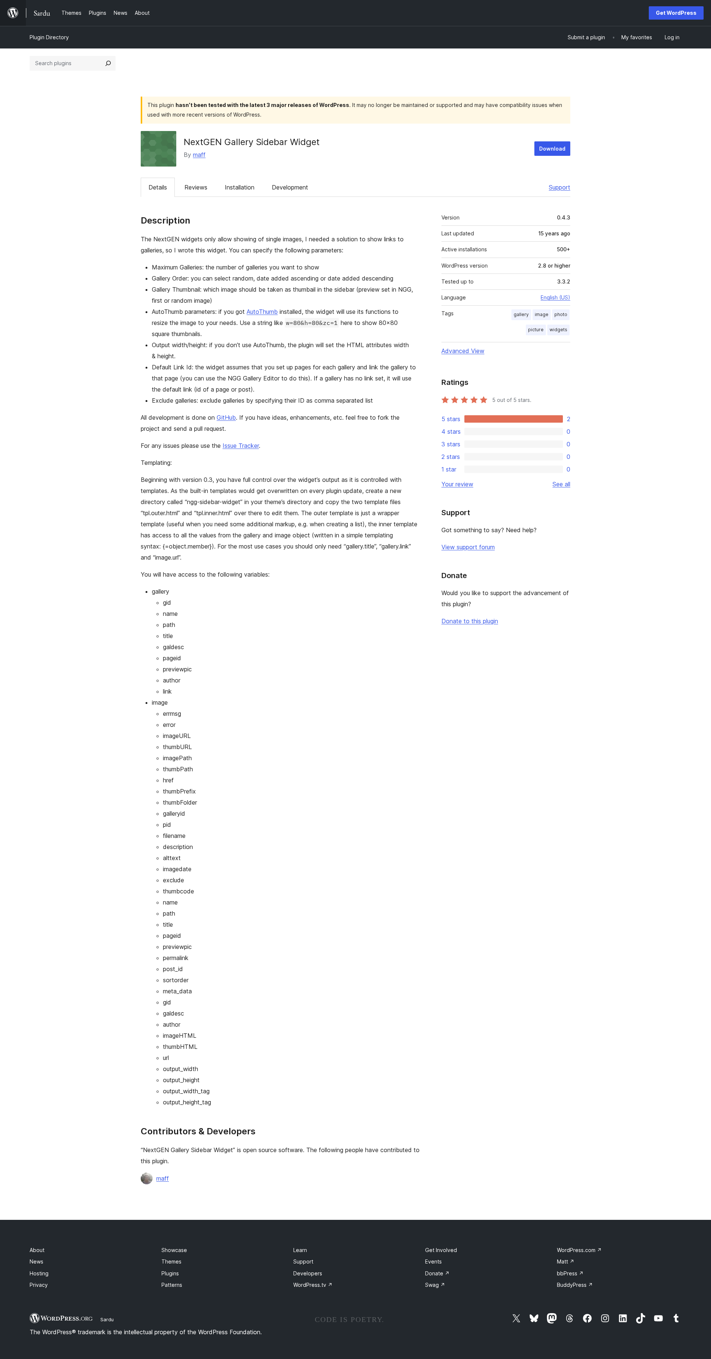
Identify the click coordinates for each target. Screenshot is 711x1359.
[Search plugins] (108, 63)
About (37, 1250)
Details (157, 187)
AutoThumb (262, 311)
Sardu (107, 1319)
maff (199, 154)
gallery (521, 314)
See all (561, 484)
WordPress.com (579, 1250)
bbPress (570, 1273)
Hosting (39, 1273)
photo (560, 314)
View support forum (468, 547)
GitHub (226, 417)
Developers (307, 1273)
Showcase (174, 1250)
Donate (437, 1273)
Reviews (195, 187)
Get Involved (441, 1250)
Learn (300, 1250)
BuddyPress (575, 1285)
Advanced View (462, 351)
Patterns (171, 1285)
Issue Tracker (241, 445)
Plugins (170, 1273)
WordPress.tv (313, 1285)
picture (536, 329)
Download (552, 148)
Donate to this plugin (469, 621)
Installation (239, 187)
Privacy (39, 1285)
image (541, 314)
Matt (565, 1261)
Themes (171, 1261)
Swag (435, 1285)
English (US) (555, 297)
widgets (558, 329)
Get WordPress (676, 13)
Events (433, 1261)
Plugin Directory (49, 37)
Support (559, 187)
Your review (457, 484)
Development (290, 187)
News (36, 1261)
